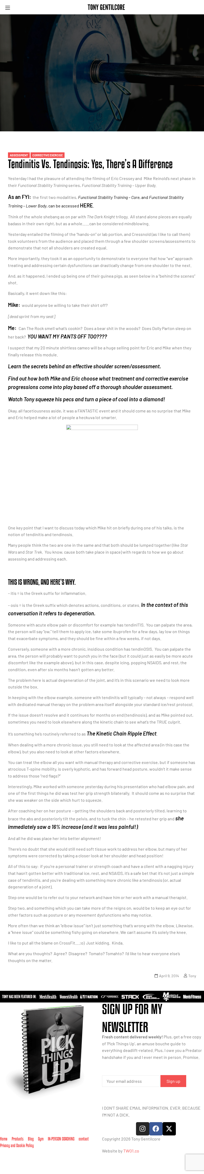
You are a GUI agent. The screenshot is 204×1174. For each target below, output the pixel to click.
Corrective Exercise (47, 155)
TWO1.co (131, 1150)
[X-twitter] (169, 1128)
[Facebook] (156, 1128)
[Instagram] (142, 1128)
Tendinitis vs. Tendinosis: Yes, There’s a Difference (90, 163)
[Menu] (9, 7)
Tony (192, 976)
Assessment (19, 155)
